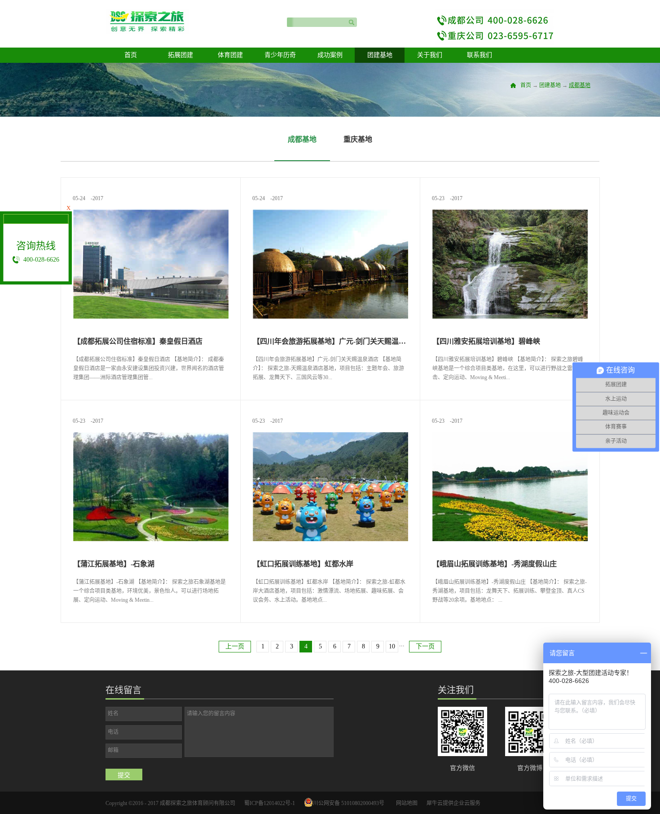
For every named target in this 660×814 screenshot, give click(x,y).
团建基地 (550, 85)
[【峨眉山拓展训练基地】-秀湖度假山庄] (510, 436)
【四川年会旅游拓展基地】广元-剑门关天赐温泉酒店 (330, 341)
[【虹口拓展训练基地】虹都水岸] (330, 436)
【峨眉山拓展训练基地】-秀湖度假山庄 (494, 564)
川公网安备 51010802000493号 (348, 803)
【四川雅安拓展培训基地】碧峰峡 (486, 341)
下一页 (425, 646)
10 (392, 646)
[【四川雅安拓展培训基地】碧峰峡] (510, 213)
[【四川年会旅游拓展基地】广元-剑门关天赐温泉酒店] (330, 213)
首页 (130, 55)
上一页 (234, 646)
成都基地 (579, 85)
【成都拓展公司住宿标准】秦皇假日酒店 (137, 341)
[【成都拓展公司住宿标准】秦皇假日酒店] (151, 213)
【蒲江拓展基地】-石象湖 (113, 564)
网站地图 (405, 803)
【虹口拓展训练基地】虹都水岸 (303, 564)
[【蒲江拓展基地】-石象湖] (151, 436)
